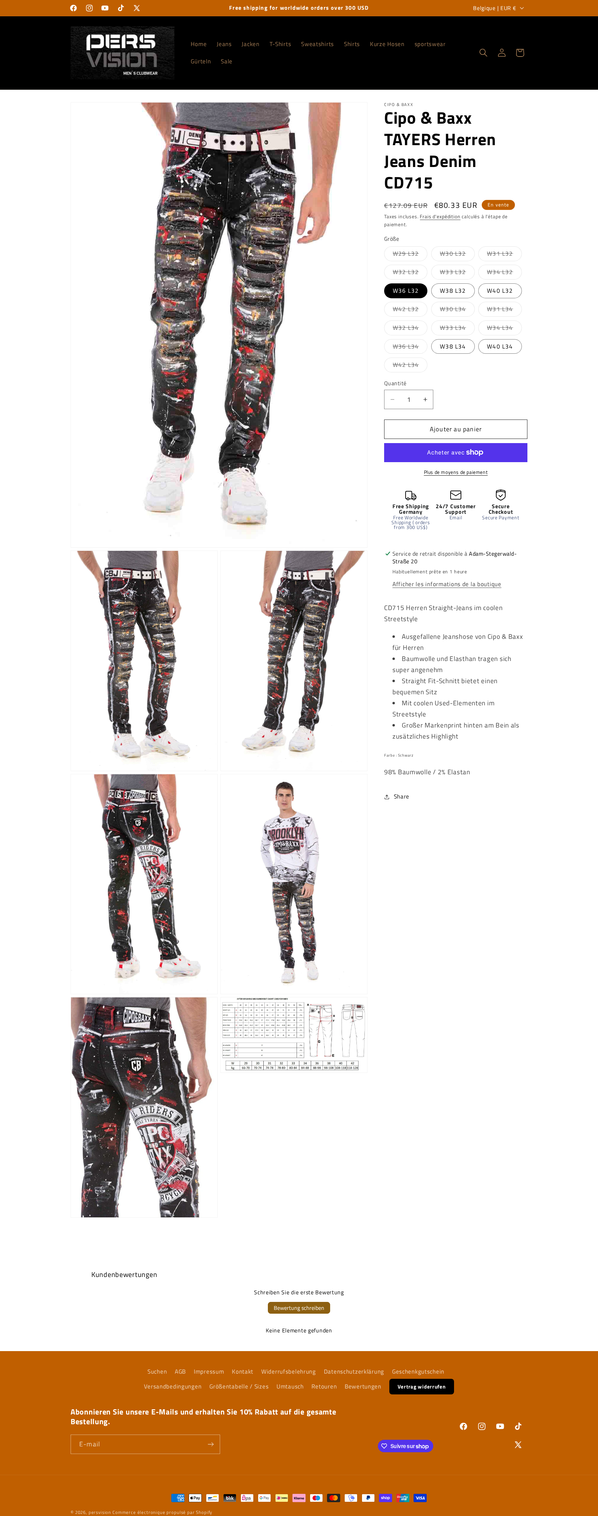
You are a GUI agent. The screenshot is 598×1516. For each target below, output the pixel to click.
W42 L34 (410, 366)
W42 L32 (410, 311)
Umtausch (290, 1386)
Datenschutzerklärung (354, 1371)
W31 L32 (504, 255)
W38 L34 (453, 346)
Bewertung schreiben (299, 1308)
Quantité (395, 383)
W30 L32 (457, 255)
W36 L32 (406, 290)
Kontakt (242, 1371)
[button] (483, 53)
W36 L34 (410, 348)
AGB (180, 1371)
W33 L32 (457, 273)
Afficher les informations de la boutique (446, 584)
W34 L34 (504, 329)
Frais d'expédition (440, 216)
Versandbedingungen (172, 1386)
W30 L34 (457, 311)
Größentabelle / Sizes (239, 1386)
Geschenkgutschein (418, 1371)
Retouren (324, 1386)
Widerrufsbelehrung (288, 1371)
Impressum (209, 1371)
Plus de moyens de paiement (456, 472)
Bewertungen (363, 1386)
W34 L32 (504, 273)
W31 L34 (504, 311)
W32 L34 (410, 329)
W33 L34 (457, 329)
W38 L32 (453, 290)
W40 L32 (500, 290)
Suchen (157, 1371)
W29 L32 (410, 255)
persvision (100, 1512)
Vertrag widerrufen (422, 1387)
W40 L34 (500, 346)
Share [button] (401, 796)
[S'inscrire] (210, 1444)
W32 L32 (410, 273)
